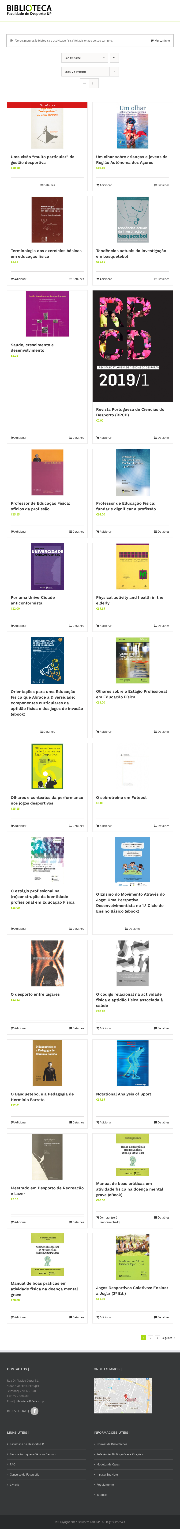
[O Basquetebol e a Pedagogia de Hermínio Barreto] (47, 1063)
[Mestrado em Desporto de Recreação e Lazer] (47, 1157)
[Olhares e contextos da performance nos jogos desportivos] (47, 766)
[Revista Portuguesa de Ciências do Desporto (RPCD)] (133, 346)
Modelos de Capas (108, 1464)
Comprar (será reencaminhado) (110, 1219)
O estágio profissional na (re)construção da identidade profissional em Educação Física (43, 897)
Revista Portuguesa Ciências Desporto (33, 1454)
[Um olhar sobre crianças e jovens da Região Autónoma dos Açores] (133, 125)
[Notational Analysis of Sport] (133, 1063)
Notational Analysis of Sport (123, 1094)
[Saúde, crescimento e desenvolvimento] (47, 314)
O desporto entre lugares (35, 994)
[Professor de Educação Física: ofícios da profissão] (47, 472)
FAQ (12, 1464)
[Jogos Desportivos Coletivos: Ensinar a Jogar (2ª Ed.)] (133, 1256)
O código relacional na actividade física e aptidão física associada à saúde (129, 1000)
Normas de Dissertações (112, 1444)
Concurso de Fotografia (24, 1475)
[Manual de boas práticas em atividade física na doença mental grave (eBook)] (133, 1155)
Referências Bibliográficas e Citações (120, 1454)
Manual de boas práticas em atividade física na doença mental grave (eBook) (129, 1189)
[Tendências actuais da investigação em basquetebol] (133, 219)
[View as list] (93, 83)
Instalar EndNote (107, 1475)
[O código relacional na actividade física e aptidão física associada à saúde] (133, 963)
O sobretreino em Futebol (121, 797)
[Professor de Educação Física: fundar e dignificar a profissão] (133, 472)
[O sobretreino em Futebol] (133, 766)
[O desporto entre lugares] (47, 963)
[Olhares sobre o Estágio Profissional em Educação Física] (133, 660)
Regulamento (105, 1485)
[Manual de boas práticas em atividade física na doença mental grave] (47, 1254)
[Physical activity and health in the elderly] (133, 566)
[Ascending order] (114, 58)
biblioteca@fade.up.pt (30, 1401)
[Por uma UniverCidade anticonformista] (47, 566)
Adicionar (106, 185)
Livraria (14, 1485)
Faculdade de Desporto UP (27, 1444)
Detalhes (49, 185)
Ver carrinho (162, 41)
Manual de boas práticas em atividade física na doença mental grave (44, 1289)
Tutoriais (102, 1495)
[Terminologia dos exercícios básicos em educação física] (47, 219)
